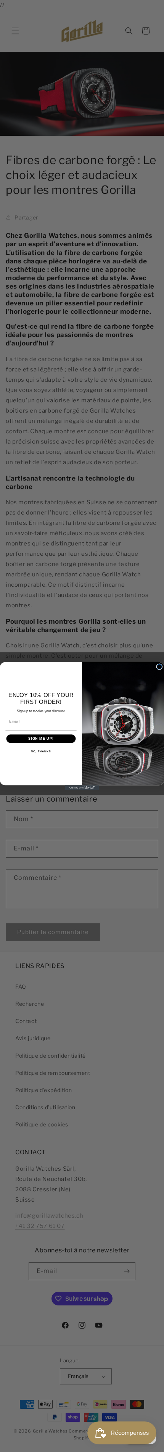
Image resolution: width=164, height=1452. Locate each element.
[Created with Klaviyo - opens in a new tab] (82, 787)
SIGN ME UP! (41, 738)
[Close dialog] (159, 666)
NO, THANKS (41, 751)
